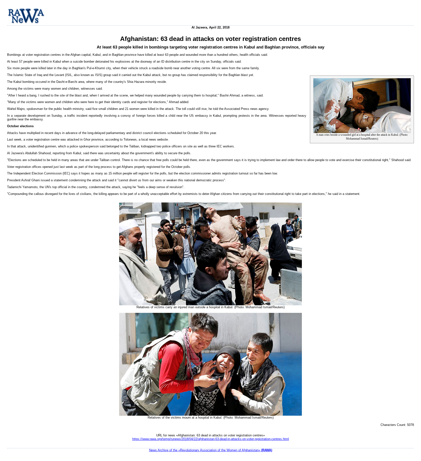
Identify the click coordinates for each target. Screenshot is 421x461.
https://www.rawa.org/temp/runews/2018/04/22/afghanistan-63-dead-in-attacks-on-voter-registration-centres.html (210, 439)
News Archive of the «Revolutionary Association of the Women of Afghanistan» (210, 450)
